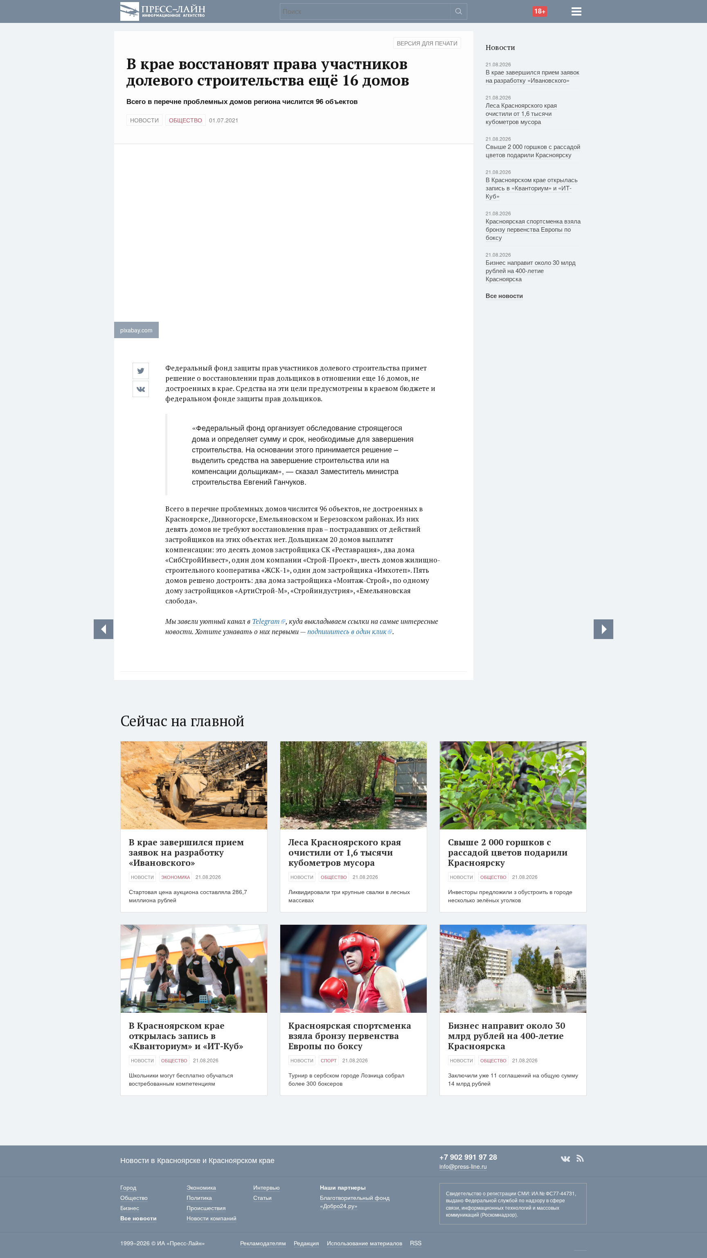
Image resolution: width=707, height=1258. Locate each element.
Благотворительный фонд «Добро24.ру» (355, 1201)
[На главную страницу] (162, 10)
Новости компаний (211, 1218)
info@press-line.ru (463, 1166)
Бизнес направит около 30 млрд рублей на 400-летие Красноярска (531, 270)
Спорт (329, 1060)
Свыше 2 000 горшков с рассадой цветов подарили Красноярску (533, 150)
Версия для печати (427, 43)
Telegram (266, 621)
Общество (185, 120)
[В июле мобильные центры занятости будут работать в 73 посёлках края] (603, 629)
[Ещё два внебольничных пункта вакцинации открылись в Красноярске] (103, 629)
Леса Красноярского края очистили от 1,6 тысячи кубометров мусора (521, 113)
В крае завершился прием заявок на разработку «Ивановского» (532, 76)
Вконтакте (565, 1158)
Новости (144, 120)
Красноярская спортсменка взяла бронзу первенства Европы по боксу (533, 229)
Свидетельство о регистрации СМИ (487, 1193)
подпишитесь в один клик (347, 631)
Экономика (175, 877)
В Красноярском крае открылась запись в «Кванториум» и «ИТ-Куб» (532, 187)
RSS (580, 1158)
